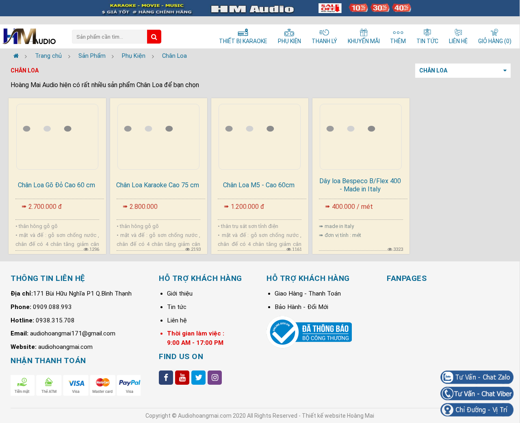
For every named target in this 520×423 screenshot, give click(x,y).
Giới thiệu (180, 293)
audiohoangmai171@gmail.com (72, 333)
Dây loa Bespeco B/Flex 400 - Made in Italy (360, 185)
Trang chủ (47, 56)
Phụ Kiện (133, 56)
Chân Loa (174, 56)
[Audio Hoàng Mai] (29, 37)
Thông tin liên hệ (48, 278)
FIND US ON (181, 356)
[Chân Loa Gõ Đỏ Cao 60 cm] (57, 135)
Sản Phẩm (92, 56)
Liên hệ (177, 320)
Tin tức (176, 307)
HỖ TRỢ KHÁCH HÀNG (200, 278)
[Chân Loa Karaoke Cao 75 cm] (158, 135)
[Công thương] (309, 346)
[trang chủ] (16, 56)
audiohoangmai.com (65, 347)
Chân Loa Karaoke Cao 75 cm (157, 185)
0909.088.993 (52, 307)
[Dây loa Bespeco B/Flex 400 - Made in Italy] (361, 135)
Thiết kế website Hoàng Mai (338, 415)
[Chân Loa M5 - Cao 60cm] (259, 135)
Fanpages (407, 278)
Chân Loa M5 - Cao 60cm (259, 185)
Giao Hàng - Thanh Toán (308, 293)
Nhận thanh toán (48, 360)
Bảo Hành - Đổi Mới (301, 307)
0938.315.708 (55, 320)
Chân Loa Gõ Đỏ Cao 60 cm (56, 185)
